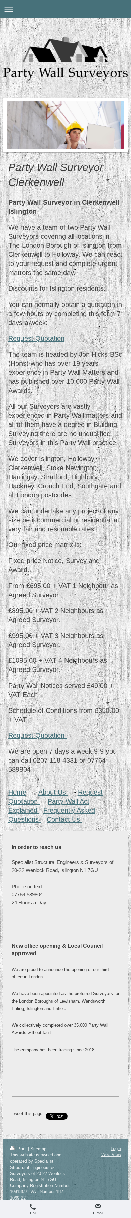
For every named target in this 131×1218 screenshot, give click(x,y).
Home (17, 792)
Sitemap (38, 1148)
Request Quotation (36, 338)
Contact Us (64, 819)
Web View (111, 1154)
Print (22, 1148)
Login (116, 1148)
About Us (53, 792)
